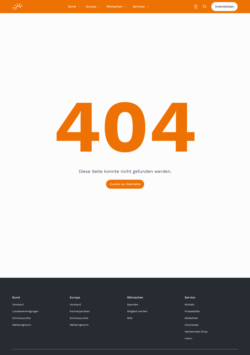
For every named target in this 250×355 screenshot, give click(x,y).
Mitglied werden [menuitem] (137, 311)
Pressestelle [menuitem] (192, 311)
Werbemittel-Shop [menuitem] (196, 331)
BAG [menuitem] (129, 318)
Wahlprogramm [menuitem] (21, 324)
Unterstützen (224, 6)
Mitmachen (135, 297)
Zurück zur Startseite (125, 184)
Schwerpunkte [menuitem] (21, 318)
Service (190, 297)
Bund (16, 297)
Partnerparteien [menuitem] (80, 311)
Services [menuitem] (139, 6)
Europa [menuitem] (91, 6)
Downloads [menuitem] (191, 324)
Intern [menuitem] (188, 338)
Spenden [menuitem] (132, 304)
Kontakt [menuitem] (189, 304)
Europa (75, 297)
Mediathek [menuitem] (191, 318)
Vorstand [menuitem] (17, 304)
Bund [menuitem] (72, 6)
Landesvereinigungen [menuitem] (25, 311)
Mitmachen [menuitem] (114, 6)
